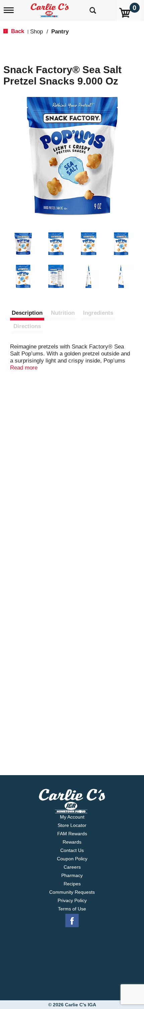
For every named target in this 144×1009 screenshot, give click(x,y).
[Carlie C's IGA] (50, 8)
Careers (72, 867)
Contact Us (72, 850)
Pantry (60, 31)
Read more (24, 368)
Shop (36, 31)
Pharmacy (72, 875)
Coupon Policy (72, 858)
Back (16, 31)
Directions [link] (27, 326)
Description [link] (27, 313)
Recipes (72, 883)
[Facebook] (72, 921)
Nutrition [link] (63, 313)
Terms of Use (72, 908)
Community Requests (72, 892)
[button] (23, 244)
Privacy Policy (72, 900)
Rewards (72, 842)
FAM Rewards (72, 833)
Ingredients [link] (98, 313)
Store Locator (72, 825)
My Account (72, 817)
